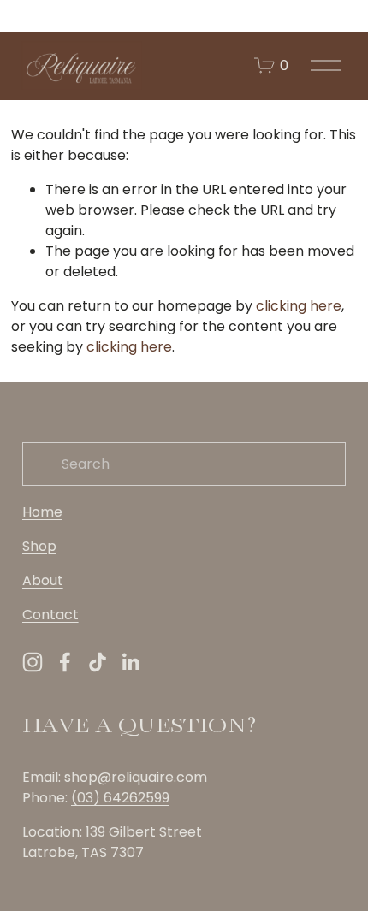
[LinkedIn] (130, 662)
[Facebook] (65, 662)
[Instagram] (32, 662)
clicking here (298, 306)
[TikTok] (97, 662)
